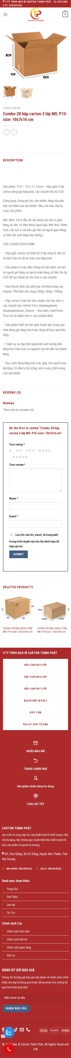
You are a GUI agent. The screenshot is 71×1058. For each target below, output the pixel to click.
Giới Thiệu (12, 897)
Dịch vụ (11, 955)
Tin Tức (11, 912)
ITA (36, 1049)
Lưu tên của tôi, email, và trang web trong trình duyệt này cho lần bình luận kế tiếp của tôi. (34, 540)
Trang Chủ (12, 889)
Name (13, 498)
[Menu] (5, 14)
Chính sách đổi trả (17, 939)
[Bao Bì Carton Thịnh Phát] (35, 14)
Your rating (17, 444)
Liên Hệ (11, 905)
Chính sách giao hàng (19, 947)
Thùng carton (11, 108)
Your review (17, 464)
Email (13, 516)
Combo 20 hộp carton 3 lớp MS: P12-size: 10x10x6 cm (52, 629)
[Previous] (9, 56)
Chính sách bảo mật (18, 931)
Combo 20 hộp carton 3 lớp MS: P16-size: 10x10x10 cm (18, 629)
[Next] (61, 56)
